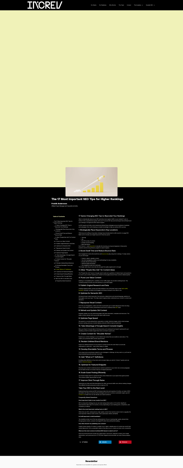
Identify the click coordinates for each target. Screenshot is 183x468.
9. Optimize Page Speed (61, 252)
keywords (92, 246)
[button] (75, 216)
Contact (129, 5)
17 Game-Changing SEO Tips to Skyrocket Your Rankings (63, 226)
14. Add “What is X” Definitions (63, 269)
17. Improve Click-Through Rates (63, 276)
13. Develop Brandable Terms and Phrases (63, 266)
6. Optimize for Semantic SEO (62, 246)
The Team (121, 5)
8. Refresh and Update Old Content (64, 250)
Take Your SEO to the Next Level (63, 278)
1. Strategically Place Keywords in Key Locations (64, 230)
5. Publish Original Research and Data (65, 243)
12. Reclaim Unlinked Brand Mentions (64, 263)
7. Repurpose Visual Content (62, 248)
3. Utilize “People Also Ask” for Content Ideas (65, 238)
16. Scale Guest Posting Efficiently (64, 274)
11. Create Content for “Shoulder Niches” (63, 260)
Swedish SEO (149, 5)
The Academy (137, 5)
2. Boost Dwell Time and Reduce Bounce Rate (63, 234)
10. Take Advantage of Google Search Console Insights (65, 256)
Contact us (81, 394)
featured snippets (87, 362)
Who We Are (112, 5)
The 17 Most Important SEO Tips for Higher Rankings (63, 222)
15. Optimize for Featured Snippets (64, 271)
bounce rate (105, 254)
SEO (116, 307)
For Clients (93, 5)
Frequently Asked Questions (63, 281)
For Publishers (102, 5)
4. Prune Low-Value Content (62, 241)
